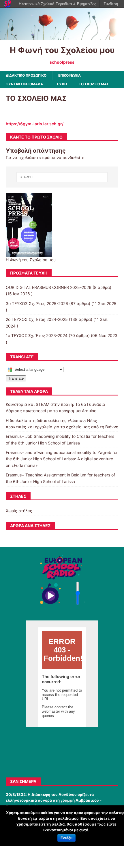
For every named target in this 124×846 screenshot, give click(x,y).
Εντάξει (66, 838)
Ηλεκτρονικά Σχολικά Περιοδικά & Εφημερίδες (57, 4)
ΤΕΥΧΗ (61, 84)
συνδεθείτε (73, 157)
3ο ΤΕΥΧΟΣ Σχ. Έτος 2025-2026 (37, 303)
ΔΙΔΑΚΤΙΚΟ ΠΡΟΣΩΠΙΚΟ (26, 75)
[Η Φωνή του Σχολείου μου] (62, 37)
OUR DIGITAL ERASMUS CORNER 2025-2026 (48, 287)
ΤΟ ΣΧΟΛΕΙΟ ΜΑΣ (94, 84)
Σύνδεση (111, 4)
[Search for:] (62, 177)
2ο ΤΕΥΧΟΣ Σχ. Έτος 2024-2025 (37, 319)
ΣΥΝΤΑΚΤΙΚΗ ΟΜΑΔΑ (24, 84)
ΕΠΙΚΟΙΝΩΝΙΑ (69, 75)
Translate (16, 378)
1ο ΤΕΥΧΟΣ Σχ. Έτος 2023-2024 (36, 335)
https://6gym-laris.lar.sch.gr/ (34, 123)
